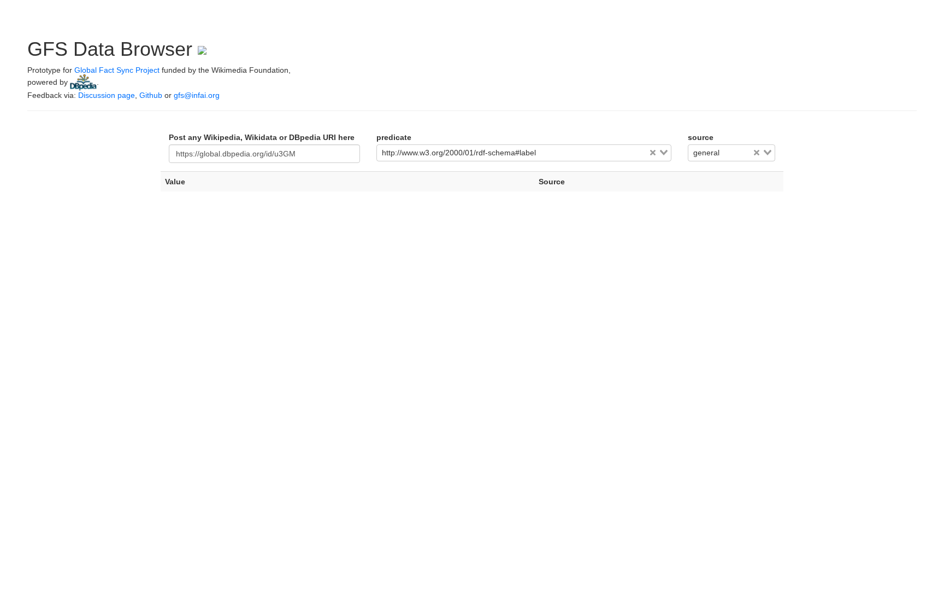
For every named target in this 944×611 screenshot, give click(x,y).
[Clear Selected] (653, 152)
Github (150, 95)
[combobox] (523, 153)
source (700, 137)
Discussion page (106, 95)
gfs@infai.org (197, 95)
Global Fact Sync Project (117, 70)
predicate (393, 137)
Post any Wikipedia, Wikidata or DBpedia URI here (262, 137)
